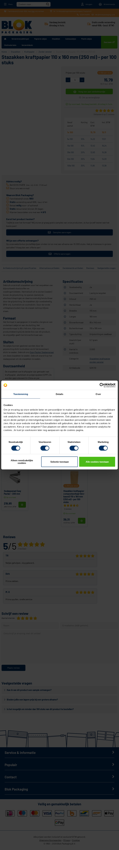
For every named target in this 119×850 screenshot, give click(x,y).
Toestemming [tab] (20, 394)
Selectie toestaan (59, 461)
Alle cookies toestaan (97, 461)
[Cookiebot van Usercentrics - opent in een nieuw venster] (101, 385)
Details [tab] (59, 394)
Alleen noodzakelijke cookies (22, 461)
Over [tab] (98, 394)
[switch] (44, 448)
